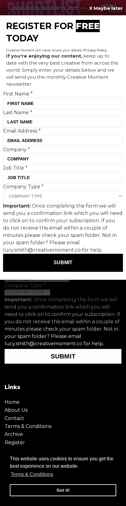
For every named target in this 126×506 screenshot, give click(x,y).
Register (15, 442)
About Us (16, 410)
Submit (63, 356)
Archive (14, 434)
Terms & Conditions (28, 426)
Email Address (22, 131)
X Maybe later (106, 8)
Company (16, 149)
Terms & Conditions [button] (32, 474)
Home (12, 402)
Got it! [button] (63, 490)
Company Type (25, 285)
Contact (14, 418)
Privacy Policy (95, 50)
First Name (18, 94)
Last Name (17, 112)
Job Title (15, 168)
